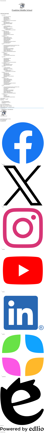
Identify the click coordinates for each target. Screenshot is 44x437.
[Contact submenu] (4, 52)
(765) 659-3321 (4, 119)
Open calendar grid (10, 109)
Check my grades (6, 36)
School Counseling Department (8, 26)
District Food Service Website (8, 23)
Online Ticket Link (6, 73)
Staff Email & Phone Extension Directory (9, 55)
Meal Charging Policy (7, 63)
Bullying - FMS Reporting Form (8, 50)
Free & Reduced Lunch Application (8, 48)
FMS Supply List (6, 19)
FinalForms (5, 35)
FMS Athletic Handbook (7, 74)
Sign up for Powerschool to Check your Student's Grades (11, 45)
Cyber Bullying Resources (7, 42)
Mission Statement (6, 17)
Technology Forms (8, 70)
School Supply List (6, 40)
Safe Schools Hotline (6, 54)
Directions (5, 53)
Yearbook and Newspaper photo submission (10, 41)
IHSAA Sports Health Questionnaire (9, 34)
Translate (7, 99)
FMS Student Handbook (7, 39)
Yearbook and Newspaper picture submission (10, 20)
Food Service (5, 47)
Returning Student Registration (6, 102)
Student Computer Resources (8, 37)
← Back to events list (4, 109)
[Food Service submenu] (6, 21)
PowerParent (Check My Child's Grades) (9, 87)
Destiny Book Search (7, 84)
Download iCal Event (11, 107)
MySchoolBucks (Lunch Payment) (8, 90)
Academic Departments (7, 67)
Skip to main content (3, 0)
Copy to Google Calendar (3, 107)
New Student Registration (5, 101)
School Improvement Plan (7, 16)
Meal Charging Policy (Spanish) (8, 22)
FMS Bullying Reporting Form (8, 38)
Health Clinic (5, 27)
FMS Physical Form (6, 33)
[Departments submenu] (2, 25)
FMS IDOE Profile (6, 18)
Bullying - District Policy (7, 49)
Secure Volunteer (6, 46)
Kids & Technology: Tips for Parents (10, 29)
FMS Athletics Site (6, 31)
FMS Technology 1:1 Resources (8, 28)
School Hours (6, 94)
